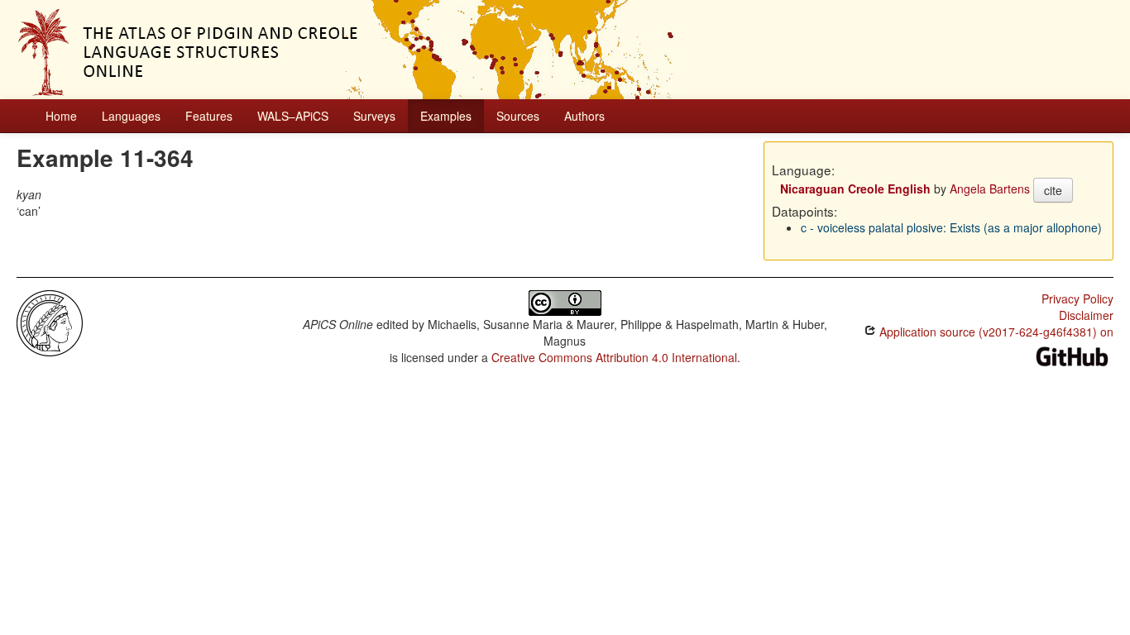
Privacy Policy (1077, 298)
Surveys (374, 115)
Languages (131, 115)
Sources (517, 115)
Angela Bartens (990, 188)
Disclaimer (1086, 315)
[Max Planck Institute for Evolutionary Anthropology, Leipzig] (50, 321)
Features (208, 115)
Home (61, 115)
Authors (584, 115)
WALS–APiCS (292, 115)
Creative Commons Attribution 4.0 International (614, 357)
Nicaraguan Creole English (855, 188)
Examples (446, 115)
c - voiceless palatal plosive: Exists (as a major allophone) (951, 227)
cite (1053, 190)
